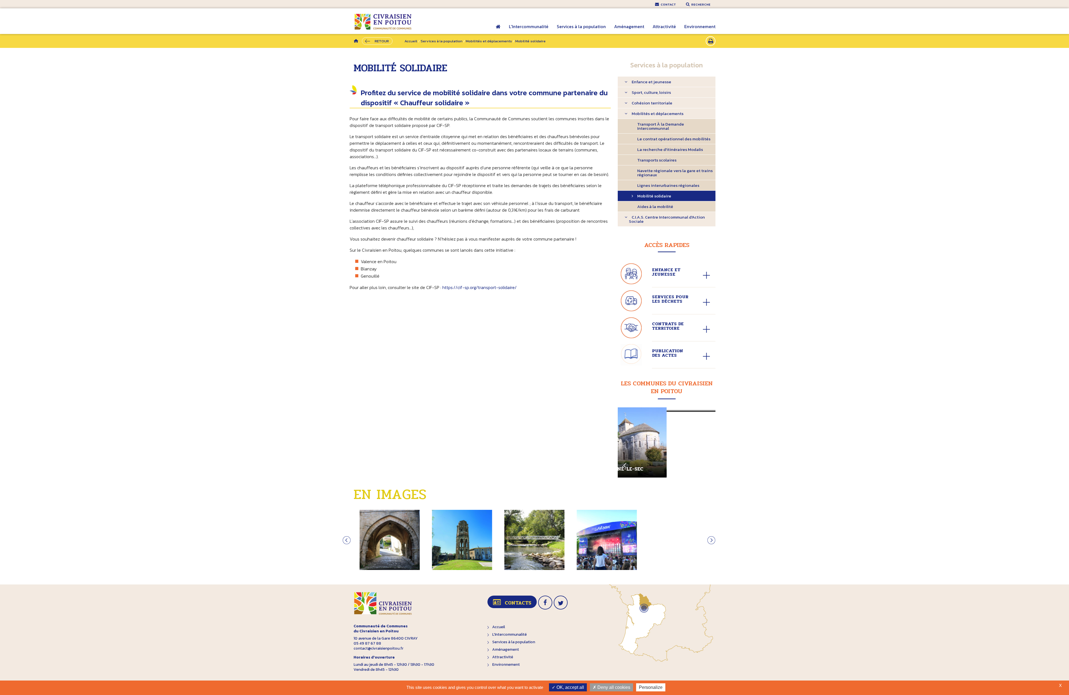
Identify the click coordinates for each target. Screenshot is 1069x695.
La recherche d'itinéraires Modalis (670, 149)
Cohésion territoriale (652, 103)
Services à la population (581, 26)
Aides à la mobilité (655, 206)
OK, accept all (569, 687)
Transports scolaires (656, 160)
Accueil (498, 30)
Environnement (699, 26)
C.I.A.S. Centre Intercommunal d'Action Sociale (667, 219)
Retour (382, 41)
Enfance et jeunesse (651, 82)
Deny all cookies (613, 687)
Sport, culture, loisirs (651, 92)
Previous (624, 463)
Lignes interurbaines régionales (668, 185)
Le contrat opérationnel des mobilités (673, 139)
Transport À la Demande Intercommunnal (660, 126)
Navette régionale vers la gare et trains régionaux (675, 172)
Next (708, 463)
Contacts (518, 603)
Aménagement (629, 26)
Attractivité (664, 26)
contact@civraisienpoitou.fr (378, 648)
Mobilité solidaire (654, 196)
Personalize (651, 687)
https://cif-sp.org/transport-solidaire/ (479, 287)
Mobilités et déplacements (489, 41)
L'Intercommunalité (528, 26)
